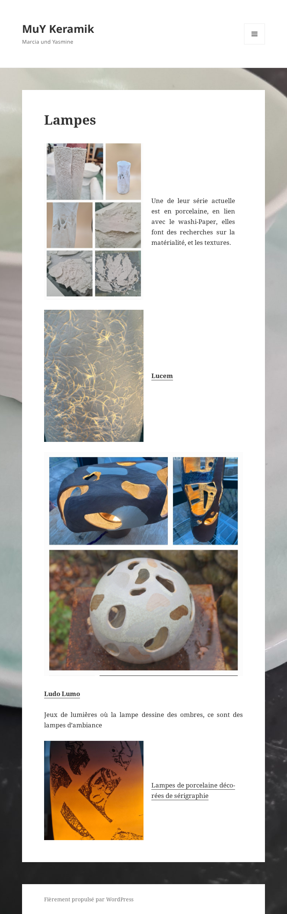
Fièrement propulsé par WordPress (88, 899)
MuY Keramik (58, 28)
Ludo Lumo (62, 693)
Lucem (162, 375)
